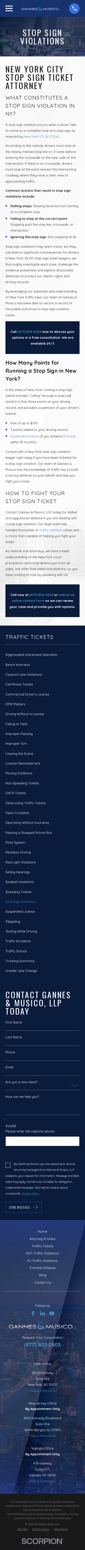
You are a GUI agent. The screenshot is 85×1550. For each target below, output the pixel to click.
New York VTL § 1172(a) (41, 136)
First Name (13, 1022)
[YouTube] (51, 1313)
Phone (10, 1052)
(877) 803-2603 (42, 1344)
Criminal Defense (43, 1268)
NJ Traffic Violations (42, 1261)
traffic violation (50, 530)
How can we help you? (22, 1096)
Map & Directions (43, 1391)
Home (42, 1231)
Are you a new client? (21, 1082)
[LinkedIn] (42, 1313)
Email (9, 1067)
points (71, 436)
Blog (42, 1275)
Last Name (13, 1037)
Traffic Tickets (42, 1246)
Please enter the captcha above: (30, 1131)
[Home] (41, 8)
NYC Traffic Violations (42, 1253)
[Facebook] (33, 1313)
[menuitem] (42, 655)
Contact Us (42, 1282)
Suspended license (24, 436)
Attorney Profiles (43, 1239)
